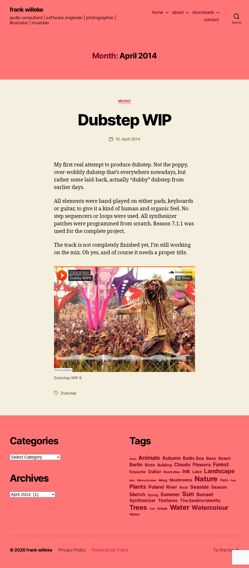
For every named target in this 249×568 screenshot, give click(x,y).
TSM (152, 508)
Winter (134, 514)
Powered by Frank (110, 549)
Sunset (204, 494)
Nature (206, 479)
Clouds (182, 465)
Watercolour (210, 507)
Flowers (202, 465)
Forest (221, 464)
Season (219, 487)
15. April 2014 (128, 139)
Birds (150, 464)
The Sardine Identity (200, 500)
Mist (132, 480)
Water (179, 507)
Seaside (199, 487)
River (171, 487)
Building (164, 465)
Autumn (171, 458)
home (157, 12)
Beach (224, 458)
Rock (183, 487)
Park (233, 480)
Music (124, 101)
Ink (186, 471)
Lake (197, 471)
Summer (170, 494)
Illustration (171, 472)
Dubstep (68, 393)
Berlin (135, 465)
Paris (224, 480)
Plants (137, 486)
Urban (162, 508)
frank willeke (26, 10)
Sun (188, 494)
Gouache (137, 471)
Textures (168, 500)
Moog (163, 480)
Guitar (154, 471)
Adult (132, 459)
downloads (203, 12)
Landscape (219, 471)
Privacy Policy (72, 549)
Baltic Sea (193, 458)
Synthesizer (142, 500)
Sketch (137, 494)
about (178, 12)
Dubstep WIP (124, 119)
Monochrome (146, 480)
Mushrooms (180, 479)
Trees (138, 507)
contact (211, 19)
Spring (153, 495)
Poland (156, 487)
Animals (149, 457)
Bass (211, 458)
